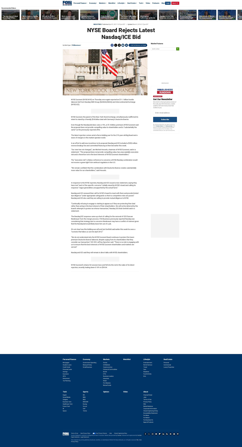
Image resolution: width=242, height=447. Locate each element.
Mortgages (66, 362)
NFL (84, 395)
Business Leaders (108, 376)
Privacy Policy (159, 126)
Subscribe (165, 119)
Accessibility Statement (150, 413)
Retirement (66, 378)
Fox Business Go (148, 420)
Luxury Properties (169, 367)
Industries (97, 24)
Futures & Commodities (110, 369)
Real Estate (131, 3)
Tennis (85, 411)
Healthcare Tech (68, 404)
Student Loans (67, 365)
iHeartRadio (177, 433)
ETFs (104, 374)
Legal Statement (84, 437)
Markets (102, 3)
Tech (141, 3)
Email (126, 45)
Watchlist (111, 3)
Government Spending (89, 362)
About (145, 392)
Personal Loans (67, 369)
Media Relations (148, 406)
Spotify (174, 433)
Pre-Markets (107, 383)
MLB (84, 399)
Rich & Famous (147, 365)
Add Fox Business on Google (138, 45)
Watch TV (175, 3)
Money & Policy (87, 365)
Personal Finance (80, 3)
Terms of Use (169, 126)
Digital (64, 395)
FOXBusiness (76, 45)
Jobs (144, 397)
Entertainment (147, 362)
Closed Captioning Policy (150, 411)
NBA (84, 397)
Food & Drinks (147, 374)
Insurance (66, 374)
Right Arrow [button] (238, 15)
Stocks (105, 362)
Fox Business (67, 3)
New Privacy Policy (85, 433)
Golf (84, 408)
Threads (119, 45)
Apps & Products (148, 422)
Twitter (115, 45)
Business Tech (67, 402)
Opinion (106, 392)
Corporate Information (150, 408)
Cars (144, 369)
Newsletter (170, 433)
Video (148, 3)
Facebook (112, 45)
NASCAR (85, 402)
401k (64, 376)
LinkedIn (163, 433)
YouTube (156, 433)
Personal (166, 362)
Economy (92, 3)
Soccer (85, 406)
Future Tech (66, 406)
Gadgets (65, 399)
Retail (105, 380)
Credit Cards (66, 367)
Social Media (66, 397)
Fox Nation (146, 417)
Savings (65, 371)
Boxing (85, 404)
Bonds (105, 371)
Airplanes (146, 371)
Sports (85, 392)
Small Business (87, 367)
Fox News (146, 415)
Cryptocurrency (107, 367)
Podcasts (155, 3)
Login (168, 3)
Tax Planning (66, 380)
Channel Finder (147, 395)
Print (122, 45)
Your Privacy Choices (101, 433)
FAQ (144, 404)
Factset (119, 435)
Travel (145, 367)
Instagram (152, 433)
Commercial (167, 365)
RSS (166, 433)
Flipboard (159, 433)
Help (110, 433)
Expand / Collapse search (163, 3)
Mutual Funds (107, 385)
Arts (144, 376)
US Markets (106, 365)
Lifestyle (121, 3)
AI (63, 408)
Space (65, 411)
